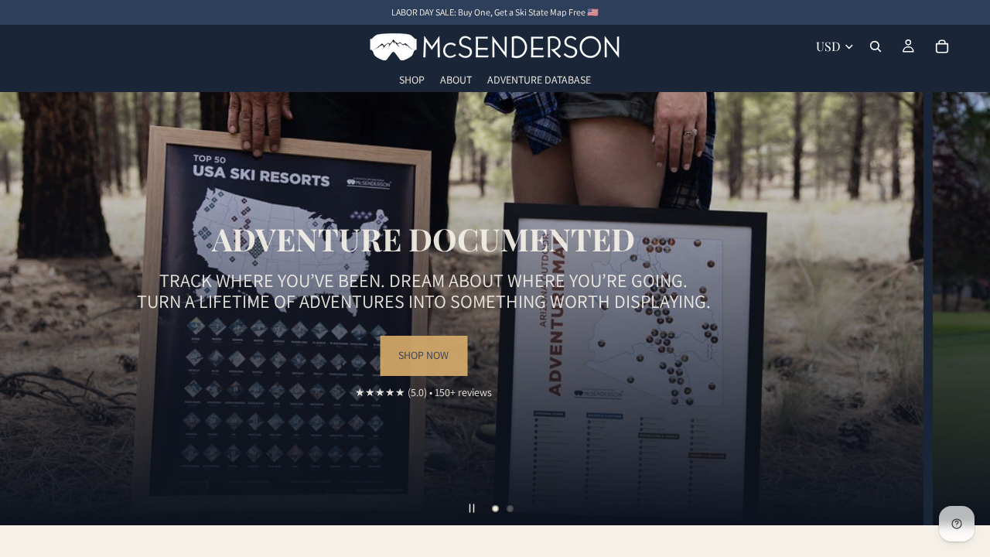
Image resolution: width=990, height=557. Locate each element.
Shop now (585, 376)
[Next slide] (965, 309)
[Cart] (942, 46)
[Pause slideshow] (472, 508)
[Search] (876, 46)
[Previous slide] (24, 309)
